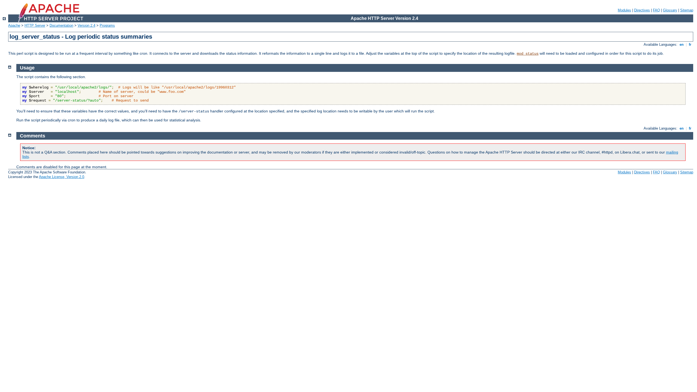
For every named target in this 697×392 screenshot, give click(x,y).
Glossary (670, 10)
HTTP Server (35, 25)
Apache (14, 25)
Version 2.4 (86, 25)
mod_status (528, 53)
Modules (624, 10)
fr (690, 44)
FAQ (656, 10)
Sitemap (686, 10)
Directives (642, 10)
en (681, 44)
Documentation (61, 25)
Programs (107, 25)
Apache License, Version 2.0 (61, 177)
